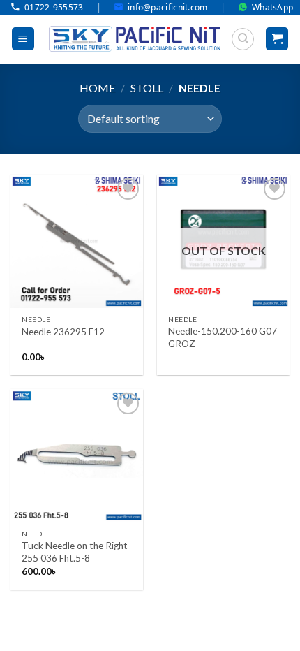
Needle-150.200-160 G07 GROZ (222, 337)
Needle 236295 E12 (63, 331)
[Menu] (23, 38)
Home (97, 87)
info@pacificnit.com (168, 7)
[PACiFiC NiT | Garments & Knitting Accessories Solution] (134, 39)
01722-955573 (54, 7)
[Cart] (277, 38)
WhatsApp (272, 7)
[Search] (243, 39)
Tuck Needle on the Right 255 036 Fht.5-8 (75, 552)
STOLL (146, 87)
